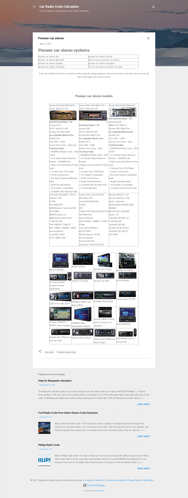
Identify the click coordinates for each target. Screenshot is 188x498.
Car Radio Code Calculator (59, 7)
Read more (144, 404)
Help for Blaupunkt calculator (55, 380)
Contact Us (89, 480)
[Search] (153, 7)
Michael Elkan (100, 491)
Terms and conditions (116, 480)
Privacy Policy (134, 480)
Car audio (49, 352)
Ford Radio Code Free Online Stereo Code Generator (68, 412)
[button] (148, 39)
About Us (100, 480)
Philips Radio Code (49, 444)
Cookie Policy (148, 480)
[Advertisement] (83, 23)
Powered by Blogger (95, 485)
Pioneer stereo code (66, 352)
